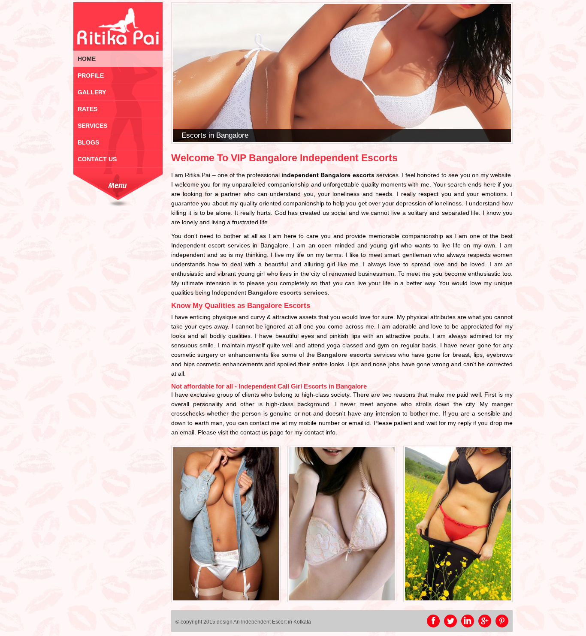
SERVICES (92, 125)
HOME (87, 58)
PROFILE (91, 75)
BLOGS (88, 142)
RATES (87, 108)
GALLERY (92, 92)
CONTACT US (97, 159)
